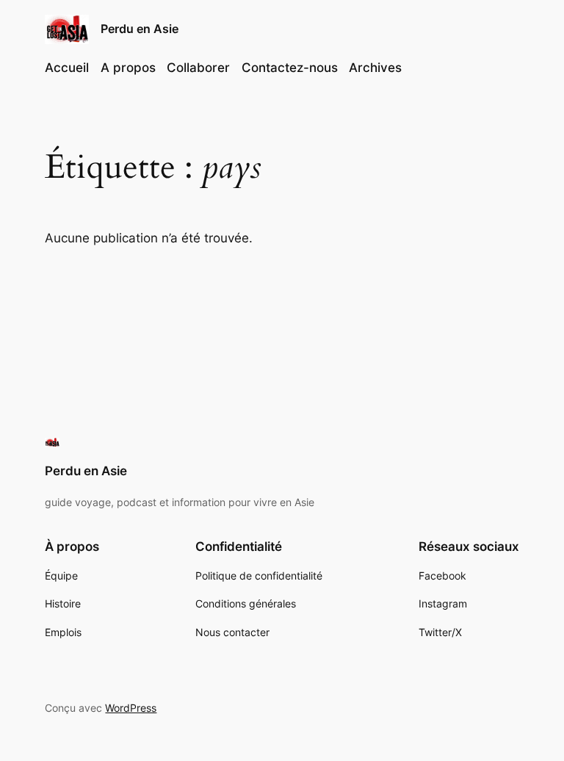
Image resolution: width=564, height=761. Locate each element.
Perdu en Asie (139, 28)
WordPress (130, 708)
